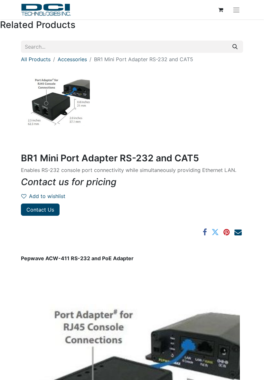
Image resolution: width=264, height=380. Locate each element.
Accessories (72, 59)
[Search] (235, 47)
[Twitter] (215, 232)
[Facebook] (205, 232)
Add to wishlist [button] (47, 196)
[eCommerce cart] (220, 9)
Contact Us (40, 209)
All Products (36, 59)
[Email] (238, 232)
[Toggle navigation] (236, 10)
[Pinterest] (226, 232)
